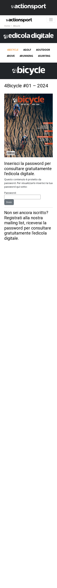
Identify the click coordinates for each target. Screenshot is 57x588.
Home (7, 25)
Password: (10, 193)
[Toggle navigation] (51, 19)
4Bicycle (16, 25)
